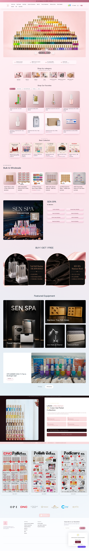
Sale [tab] (39, 88)
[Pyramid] (50, 467)
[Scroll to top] (86, 548)
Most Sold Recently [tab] (27, 88)
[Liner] (15, 460)
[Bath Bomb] (66, 458)
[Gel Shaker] (65, 482)
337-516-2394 (40, 523)
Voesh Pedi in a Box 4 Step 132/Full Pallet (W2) (9, 187)
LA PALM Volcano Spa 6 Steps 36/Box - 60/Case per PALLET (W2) (37, 187)
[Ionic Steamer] (73, 458)
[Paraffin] (15, 468)
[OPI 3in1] (51, 489)
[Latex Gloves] (7, 460)
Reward (25, 533)
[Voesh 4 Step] (75, 464)
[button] (74, 5)
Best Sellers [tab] (12, 88)
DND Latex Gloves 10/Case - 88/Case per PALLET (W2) (51, 187)
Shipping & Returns (27, 526)
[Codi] (74, 471)
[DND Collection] (50, 482)
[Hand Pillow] (65, 489)
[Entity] (38, 468)
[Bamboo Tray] (73, 482)
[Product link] (9, 182)
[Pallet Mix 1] (23, 468)
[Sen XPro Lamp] (82, 458)
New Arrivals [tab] (19, 88)
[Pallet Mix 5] (7, 488)
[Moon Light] (73, 489)
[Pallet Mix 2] (6, 477)
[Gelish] (50, 459)
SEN (45, 253)
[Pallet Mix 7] (23, 488)
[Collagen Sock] (74, 477)
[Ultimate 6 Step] (82, 477)
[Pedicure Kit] (24, 460)
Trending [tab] (34, 88)
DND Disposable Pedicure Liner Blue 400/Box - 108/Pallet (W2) (79, 187)
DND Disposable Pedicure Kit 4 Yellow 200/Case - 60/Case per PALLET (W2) (23, 187)
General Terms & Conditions (29, 523)
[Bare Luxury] (66, 471)
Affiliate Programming (28, 525)
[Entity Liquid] (66, 464)
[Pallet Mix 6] (15, 488)
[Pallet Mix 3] (15, 477)
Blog (25, 531)
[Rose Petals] (82, 464)
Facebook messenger (41, 526)
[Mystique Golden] (82, 471)
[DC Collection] (38, 482)
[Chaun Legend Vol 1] (51, 475)
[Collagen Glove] (65, 477)
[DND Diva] (39, 489)
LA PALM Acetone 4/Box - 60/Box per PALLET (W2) (65, 187)
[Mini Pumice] (7, 468)
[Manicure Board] (76, 336)
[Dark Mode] (69, 5)
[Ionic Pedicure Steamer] (55, 336)
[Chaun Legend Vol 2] (38, 475)
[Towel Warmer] (23, 324)
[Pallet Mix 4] (23, 477)
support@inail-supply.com (42, 525)
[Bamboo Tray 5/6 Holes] (65, 311)
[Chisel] (38, 459)
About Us (25, 528)
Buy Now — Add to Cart (67, 434)
